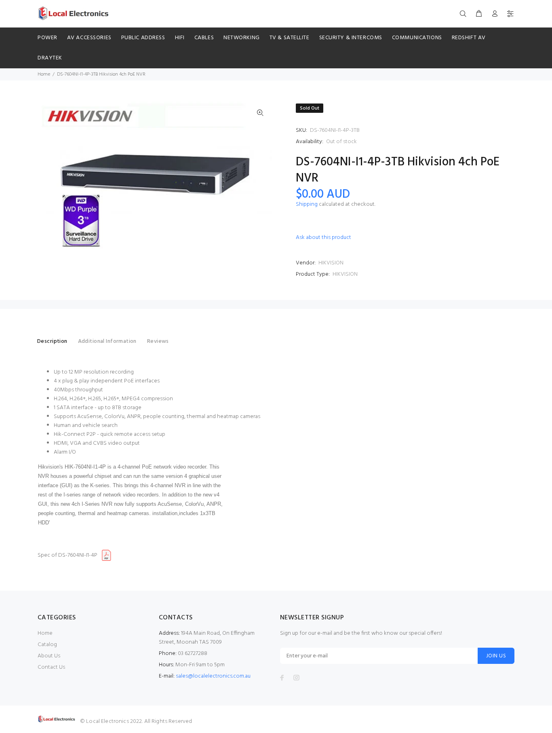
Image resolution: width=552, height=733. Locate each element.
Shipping (307, 204)
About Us (49, 656)
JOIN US (496, 656)
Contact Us (51, 667)
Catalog (47, 644)
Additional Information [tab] (107, 341)
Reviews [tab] (158, 341)
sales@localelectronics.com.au (213, 676)
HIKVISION (330, 263)
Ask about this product (323, 237)
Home (44, 74)
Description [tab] (52, 341)
